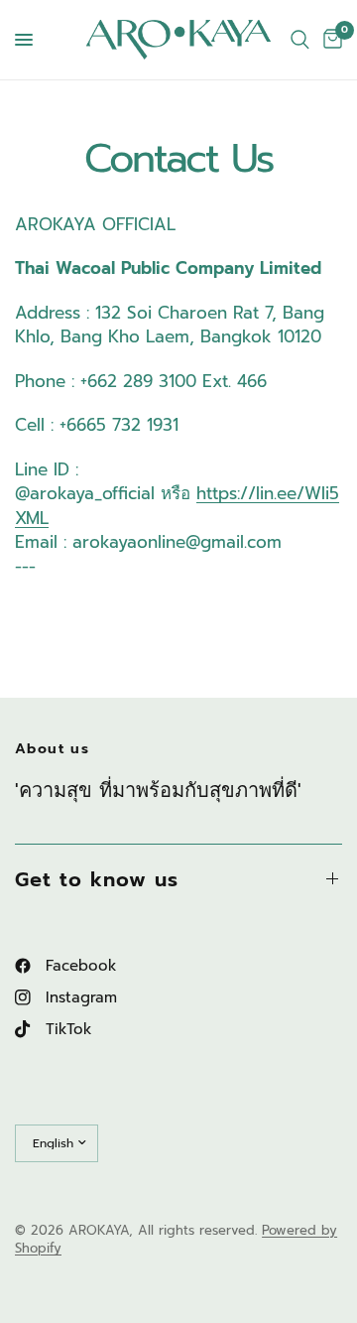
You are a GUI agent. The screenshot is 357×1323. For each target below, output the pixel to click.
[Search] (300, 39)
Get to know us (96, 879)
